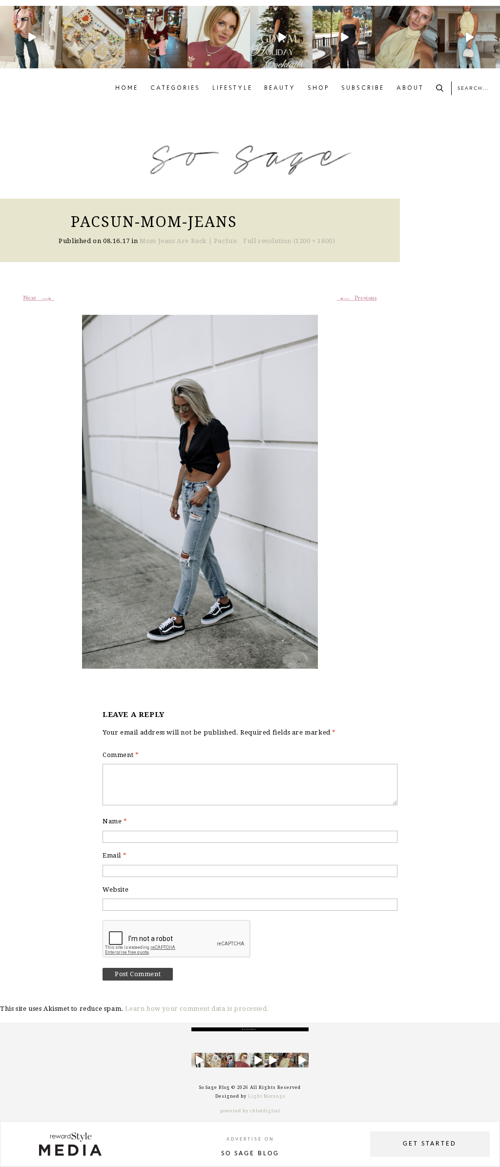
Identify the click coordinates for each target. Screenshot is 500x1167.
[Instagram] (57, 62)
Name (115, 821)
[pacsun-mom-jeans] (200, 490)
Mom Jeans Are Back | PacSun (188, 241)
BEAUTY (279, 88)
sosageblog (30, 13)
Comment (121, 754)
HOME (126, 88)
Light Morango (266, 1096)
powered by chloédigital (250, 1110)
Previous (357, 298)
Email (114, 855)
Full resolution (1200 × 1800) (289, 241)
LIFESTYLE (232, 88)
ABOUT (410, 88)
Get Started (430, 1143)
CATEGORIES (175, 88)
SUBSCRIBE (362, 88)
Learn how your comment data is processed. (197, 1008)
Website (115, 889)
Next (39, 298)
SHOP (319, 88)
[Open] (31, 37)
